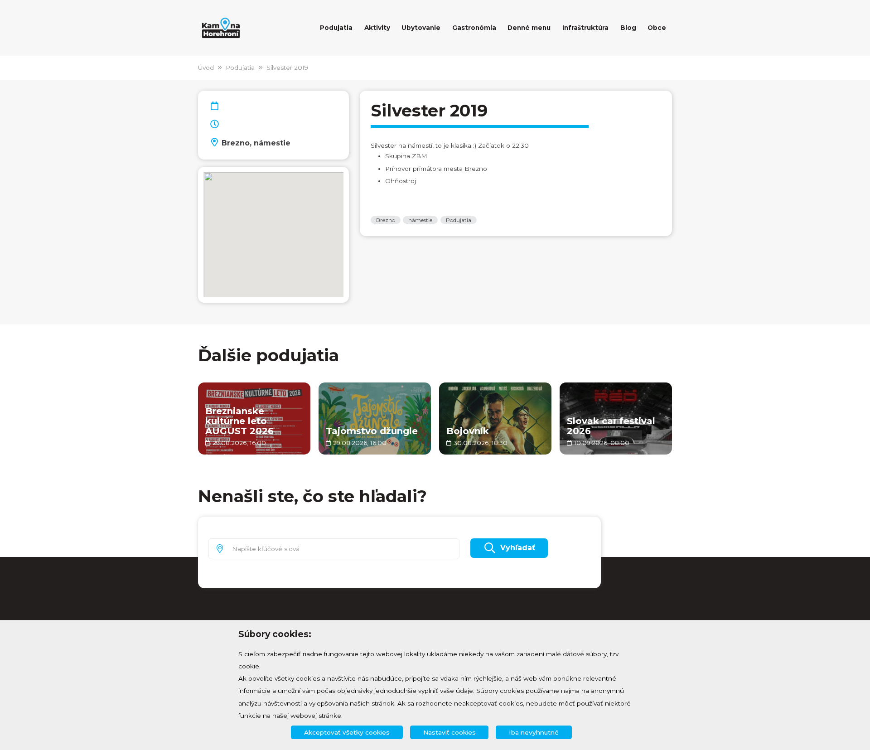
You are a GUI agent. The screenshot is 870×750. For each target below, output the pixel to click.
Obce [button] (657, 27)
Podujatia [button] (336, 27)
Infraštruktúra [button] (585, 27)
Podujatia (240, 67)
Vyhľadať (517, 547)
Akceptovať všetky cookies (347, 732)
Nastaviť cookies (449, 732)
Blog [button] (628, 27)
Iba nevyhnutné (534, 732)
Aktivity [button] (377, 27)
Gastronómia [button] (474, 27)
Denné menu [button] (529, 27)
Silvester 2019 (287, 67)
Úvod (206, 67)
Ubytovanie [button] (420, 27)
